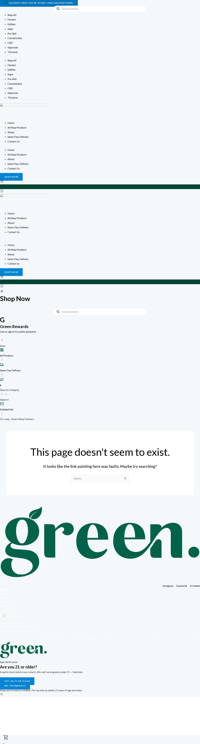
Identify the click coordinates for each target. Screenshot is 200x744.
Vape (10, 28)
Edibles (11, 24)
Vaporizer (13, 47)
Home (11, 122)
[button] (100, 240)
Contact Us (14, 141)
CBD (10, 42)
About (11, 132)
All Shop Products (17, 127)
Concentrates (15, 38)
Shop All (12, 14)
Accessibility (194, 635)
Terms (183, 635)
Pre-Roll (12, 33)
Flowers (12, 19)
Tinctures (13, 51)
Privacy (173, 635)
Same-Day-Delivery (18, 136)
